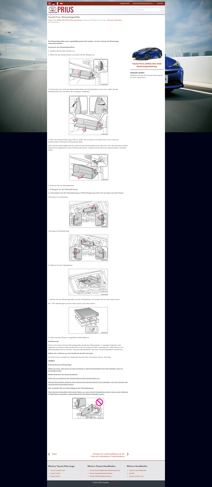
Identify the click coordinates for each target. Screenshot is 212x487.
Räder (54, 454)
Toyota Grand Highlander (138, 470)
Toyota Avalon (55, 476)
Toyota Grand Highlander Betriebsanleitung (105, 470)
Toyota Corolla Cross (57, 470)
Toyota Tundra (55, 473)
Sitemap (160, 3)
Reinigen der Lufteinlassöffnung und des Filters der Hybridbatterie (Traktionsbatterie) (108, 455)
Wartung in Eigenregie (114, 20)
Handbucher (124, 3)
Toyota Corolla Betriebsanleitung (101, 473)
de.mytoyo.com (114, 482)
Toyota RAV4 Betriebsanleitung (100, 476)
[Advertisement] (88, 32)
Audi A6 (131, 473)
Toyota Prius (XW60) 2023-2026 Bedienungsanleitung (65, 20)
